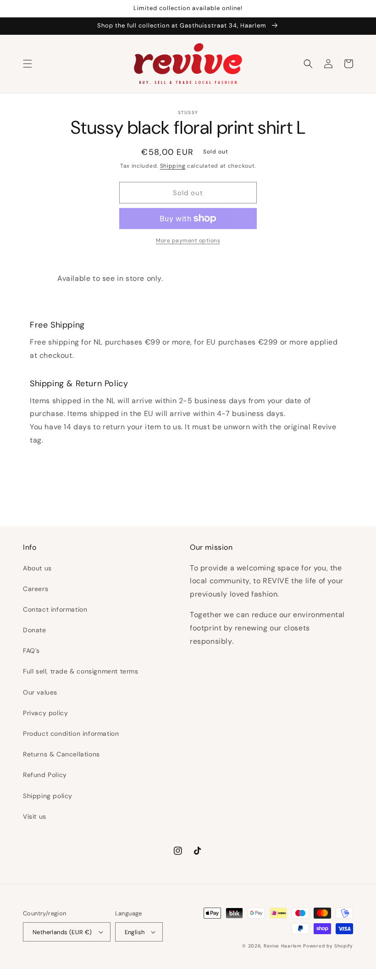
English (135, 932)
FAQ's (31, 650)
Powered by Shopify (328, 946)
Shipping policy (47, 796)
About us (37, 568)
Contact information (55, 609)
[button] (27, 64)
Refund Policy (45, 775)
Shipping (173, 166)
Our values (40, 692)
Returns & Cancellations (61, 754)
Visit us (34, 816)
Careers (35, 589)
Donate (34, 630)
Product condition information (71, 733)
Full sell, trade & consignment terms (80, 671)
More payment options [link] (188, 240)
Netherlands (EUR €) (62, 932)
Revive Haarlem (283, 946)
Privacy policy (45, 713)
